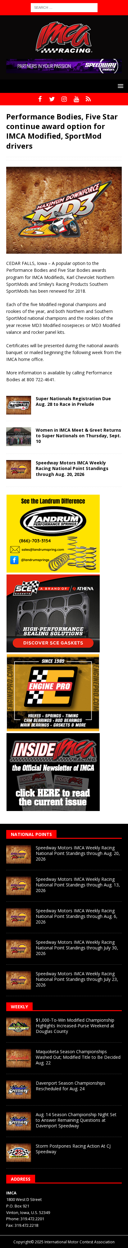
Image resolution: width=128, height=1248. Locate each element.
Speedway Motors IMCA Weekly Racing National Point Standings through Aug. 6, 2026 (76, 916)
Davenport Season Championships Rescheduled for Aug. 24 (70, 1086)
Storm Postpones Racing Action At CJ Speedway (73, 1148)
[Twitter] (52, 99)
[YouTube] (76, 99)
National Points (31, 834)
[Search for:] (64, 7)
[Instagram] (64, 99)
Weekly (19, 1007)
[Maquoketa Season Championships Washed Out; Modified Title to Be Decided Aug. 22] (18, 1058)
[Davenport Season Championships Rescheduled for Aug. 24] (18, 1089)
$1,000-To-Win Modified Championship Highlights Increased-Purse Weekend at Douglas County (75, 1025)
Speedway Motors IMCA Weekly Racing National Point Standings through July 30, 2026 (77, 947)
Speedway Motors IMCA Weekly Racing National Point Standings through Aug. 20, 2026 (72, 468)
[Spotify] (88, 99)
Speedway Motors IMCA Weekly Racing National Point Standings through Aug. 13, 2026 (78, 884)
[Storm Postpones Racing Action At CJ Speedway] (18, 1152)
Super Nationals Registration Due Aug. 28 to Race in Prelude (73, 401)
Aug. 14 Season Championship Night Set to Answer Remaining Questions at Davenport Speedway (76, 1120)
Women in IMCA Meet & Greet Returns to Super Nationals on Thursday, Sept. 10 (78, 435)
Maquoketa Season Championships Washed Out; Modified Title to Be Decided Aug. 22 (78, 1057)
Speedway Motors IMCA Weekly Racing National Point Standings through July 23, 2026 (77, 979)
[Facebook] (39, 99)
